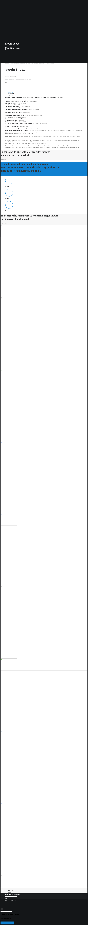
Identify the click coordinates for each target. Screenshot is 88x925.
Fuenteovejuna (8, 16)
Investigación (6, 31)
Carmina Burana (9, 9)
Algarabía (8, 4)
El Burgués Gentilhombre (10, 13)
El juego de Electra (9, 18)
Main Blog (10, 890)
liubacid (9, 49)
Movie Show (8, 27)
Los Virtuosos (8, 19)
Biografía (5, 29)
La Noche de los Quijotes (10, 24)
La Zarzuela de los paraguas (11, 10)
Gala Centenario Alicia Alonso (12, 12)
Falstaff (7, 6)
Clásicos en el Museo (10, 21)
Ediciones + (5, 32)
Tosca (7, 7)
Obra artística (6, 3)
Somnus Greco (9, 22)
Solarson (7, 28)
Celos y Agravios (9, 15)
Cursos (5, 34)
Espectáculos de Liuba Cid (13, 48)
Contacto (5, 35)
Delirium (7, 25)
